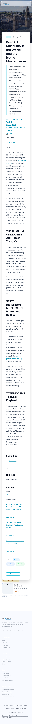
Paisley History (6, 647)
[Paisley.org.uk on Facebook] (3, 630)
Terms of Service (21, 708)
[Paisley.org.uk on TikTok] (14, 630)
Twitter (16, 560)
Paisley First (5, 673)
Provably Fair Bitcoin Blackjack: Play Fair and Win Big (14, 525)
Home (3, 640)
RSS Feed (13, 712)
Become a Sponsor (7, 680)
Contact (4, 664)
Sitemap (20, 712)
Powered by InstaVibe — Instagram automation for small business (15, 716)
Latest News (5, 643)
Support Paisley (6, 675)
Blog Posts (13, 142)
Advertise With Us (7, 694)
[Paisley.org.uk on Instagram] (11, 630)
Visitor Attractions (7, 657)
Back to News (14, 574)
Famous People (6, 661)
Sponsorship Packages (8, 689)
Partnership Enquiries (8, 696)
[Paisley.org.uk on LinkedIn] (22, 630)
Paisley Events (6, 645)
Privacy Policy (10, 708)
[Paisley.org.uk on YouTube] (18, 630)
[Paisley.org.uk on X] (7, 630)
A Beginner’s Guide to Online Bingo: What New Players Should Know (15, 507)
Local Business (6, 678)
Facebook (10, 564)
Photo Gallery (6, 659)
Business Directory (7, 692)
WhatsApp (20, 564)
